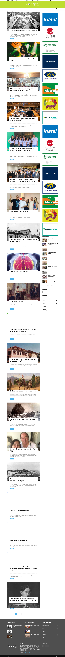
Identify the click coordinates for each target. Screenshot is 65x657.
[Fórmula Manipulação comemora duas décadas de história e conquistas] (23, 141)
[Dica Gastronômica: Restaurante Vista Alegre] (44, 258)
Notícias (38, 0)
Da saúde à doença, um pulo (19, 271)
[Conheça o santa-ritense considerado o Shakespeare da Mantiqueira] (44, 281)
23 (18, 614)
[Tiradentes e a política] (23, 292)
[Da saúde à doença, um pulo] (23, 262)
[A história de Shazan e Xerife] (23, 202)
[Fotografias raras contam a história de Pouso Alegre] (44, 272)
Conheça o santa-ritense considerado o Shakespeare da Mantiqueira (52, 281)
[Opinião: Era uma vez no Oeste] (44, 267)
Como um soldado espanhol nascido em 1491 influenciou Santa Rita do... (17, 631)
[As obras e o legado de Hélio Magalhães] (44, 253)
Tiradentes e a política (17, 301)
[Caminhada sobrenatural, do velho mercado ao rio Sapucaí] (23, 471)
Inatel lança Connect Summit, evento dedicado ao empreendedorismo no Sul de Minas (23, 568)
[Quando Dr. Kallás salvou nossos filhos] (44, 240)
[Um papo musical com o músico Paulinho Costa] (23, 51)
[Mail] (50, 0)
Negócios (44, 309)
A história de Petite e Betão (18, 540)
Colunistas (21, 0)
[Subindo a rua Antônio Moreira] (23, 501)
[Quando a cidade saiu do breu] (44, 249)
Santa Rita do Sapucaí (42, 0)
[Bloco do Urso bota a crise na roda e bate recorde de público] (44, 244)
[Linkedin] (49, 0)
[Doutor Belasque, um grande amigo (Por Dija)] (23, 441)
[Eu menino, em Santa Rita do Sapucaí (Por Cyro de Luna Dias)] (23, 353)
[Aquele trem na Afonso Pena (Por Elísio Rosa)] (23, 412)
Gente (27, 0)
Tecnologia (44, 306)
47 (22, 614)
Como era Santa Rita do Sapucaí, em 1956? (23, 31)
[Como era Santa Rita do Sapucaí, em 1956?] (23, 21)
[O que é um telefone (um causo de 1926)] (9, 636)
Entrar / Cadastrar (17, 0)
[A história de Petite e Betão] (23, 531)
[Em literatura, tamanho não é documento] (23, 382)
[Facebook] (47, 0)
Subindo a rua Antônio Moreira (19, 511)
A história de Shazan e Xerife (19, 211)
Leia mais (12, 38)
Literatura (30, 0)
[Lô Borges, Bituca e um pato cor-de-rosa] (9, 626)
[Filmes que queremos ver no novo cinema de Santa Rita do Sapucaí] (23, 322)
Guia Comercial (34, 0)
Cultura (44, 299)
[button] (57, 9)
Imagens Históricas (46, 310)
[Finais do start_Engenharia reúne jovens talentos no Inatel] (23, 111)
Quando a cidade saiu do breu (34, 634)
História (24, 0)
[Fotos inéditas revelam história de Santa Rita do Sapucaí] (44, 263)
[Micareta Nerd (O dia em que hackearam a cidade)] (44, 277)
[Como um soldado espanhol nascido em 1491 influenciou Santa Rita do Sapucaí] (9, 631)
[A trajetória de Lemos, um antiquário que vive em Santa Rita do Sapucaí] (23, 81)
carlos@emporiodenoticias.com (28, 652)
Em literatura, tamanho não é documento (23, 391)
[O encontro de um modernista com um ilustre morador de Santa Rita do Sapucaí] (23, 595)
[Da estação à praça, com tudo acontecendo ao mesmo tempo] (23, 232)
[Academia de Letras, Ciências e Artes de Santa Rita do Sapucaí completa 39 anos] (23, 172)
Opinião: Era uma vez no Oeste (52, 266)
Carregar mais (50, 285)
